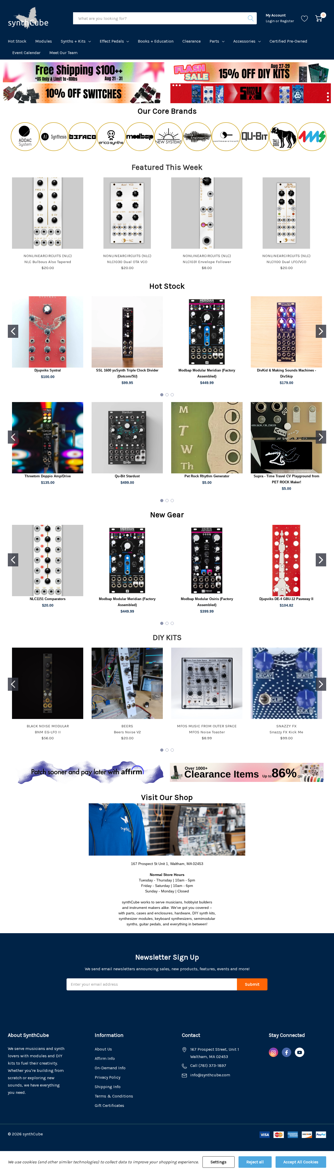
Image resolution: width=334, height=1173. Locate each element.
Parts (214, 41)
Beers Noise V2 (127, 732)
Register (287, 21)
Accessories (244, 41)
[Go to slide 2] (321, 331)
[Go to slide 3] (172, 394)
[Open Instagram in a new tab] (273, 1052)
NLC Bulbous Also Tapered (47, 261)
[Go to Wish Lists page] (304, 18)
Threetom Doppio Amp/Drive (48, 476)
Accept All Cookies (300, 1161)
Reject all (255, 1161)
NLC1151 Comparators (47, 599)
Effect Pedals (112, 41)
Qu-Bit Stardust (127, 476)
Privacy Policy (107, 1077)
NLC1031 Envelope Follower (207, 261)
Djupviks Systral (47, 370)
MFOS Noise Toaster (207, 732)
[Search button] (251, 18)
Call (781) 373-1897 (208, 1065)
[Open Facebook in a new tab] (286, 1052)
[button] (250, 72)
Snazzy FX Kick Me (286, 732)
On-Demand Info (110, 1067)
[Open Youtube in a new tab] (299, 1052)
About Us (103, 1049)
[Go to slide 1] (13, 331)
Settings (218, 1161)
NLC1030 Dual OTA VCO (127, 261)
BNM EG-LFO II (48, 732)
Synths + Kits (73, 41)
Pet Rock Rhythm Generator (206, 476)
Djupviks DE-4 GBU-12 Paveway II (286, 599)
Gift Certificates (109, 1105)
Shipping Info (108, 1086)
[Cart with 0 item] (318, 18)
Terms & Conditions (114, 1096)
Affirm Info (105, 1058)
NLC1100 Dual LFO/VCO (286, 261)
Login (271, 21)
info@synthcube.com (210, 1074)
